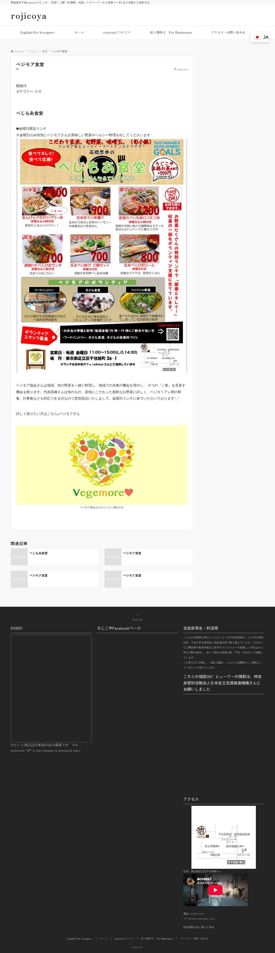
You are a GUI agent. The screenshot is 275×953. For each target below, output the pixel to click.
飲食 (38, 91)
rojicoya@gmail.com (203, 918)
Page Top (137, 619)
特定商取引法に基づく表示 (198, 927)
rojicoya (29, 15)
